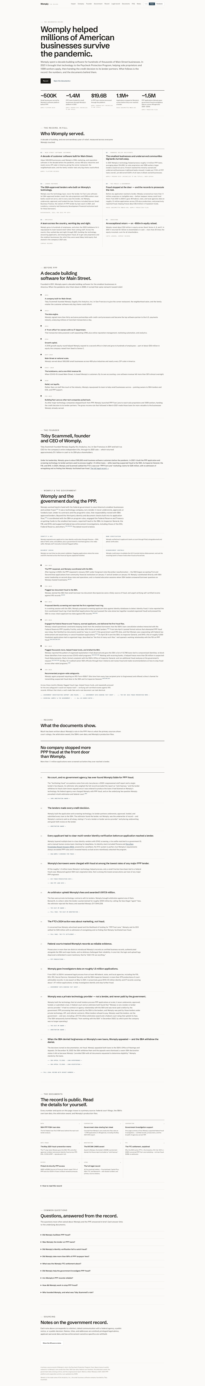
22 (55, 660)
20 (98, 655)
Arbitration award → (58, 826)
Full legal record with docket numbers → (59, 1072)
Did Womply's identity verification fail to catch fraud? (64, 1249)
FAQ (133, 4)
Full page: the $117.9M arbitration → (65, 912)
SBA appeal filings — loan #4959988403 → (66, 1060)
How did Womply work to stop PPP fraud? (60, 1285)
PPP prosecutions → (58, 959)
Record (107, 4)
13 (96, 634)
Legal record (115, 4)
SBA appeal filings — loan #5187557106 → (66, 1064)
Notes (139, 4)
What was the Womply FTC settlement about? (61, 1264)
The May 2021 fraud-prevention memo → (134, 695)
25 (103, 678)
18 (92, 655)
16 (56, 639)
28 (85, 793)
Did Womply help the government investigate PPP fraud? (66, 1271)
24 (69, 663)
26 (106, 678)
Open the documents (62, 81)
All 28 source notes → (85, 698)
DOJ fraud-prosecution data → (62, 879)
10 (93, 613)
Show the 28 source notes (52, 1343)
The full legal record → (99, 468)
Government (98, 4)
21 (52, 660)
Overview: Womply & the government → (57, 698)
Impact (73, 4)
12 (108, 629)
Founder (89, 4)
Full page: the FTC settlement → (63, 934)
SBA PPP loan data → (58, 883)
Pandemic (160, 4)
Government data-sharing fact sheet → (100, 695)
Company (81, 4)
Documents (126, 4)
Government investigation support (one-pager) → (62, 695)
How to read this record (52, 1186)
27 (108, 678)
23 (58, 660)
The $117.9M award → (58, 908)
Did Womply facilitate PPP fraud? (56, 1235)
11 (96, 613)
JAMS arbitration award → (60, 798)
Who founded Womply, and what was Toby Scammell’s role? (67, 1292)
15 (53, 639)
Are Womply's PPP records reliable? (57, 1278)
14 (51, 639)
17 (59, 639)
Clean (152, 4)
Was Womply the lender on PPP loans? (58, 1242)
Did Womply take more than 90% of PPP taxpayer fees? (65, 1256)
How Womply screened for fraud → (63, 854)
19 (95, 655)
